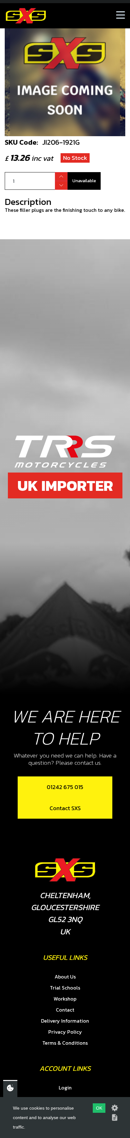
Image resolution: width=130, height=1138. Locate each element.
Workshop (65, 998)
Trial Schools (65, 987)
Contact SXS (65, 808)
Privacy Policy (65, 1032)
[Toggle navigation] (120, 15)
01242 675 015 (65, 787)
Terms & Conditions (65, 1043)
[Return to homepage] (26, 15)
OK (99, 1108)
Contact (65, 1009)
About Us (65, 976)
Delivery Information (65, 1021)
